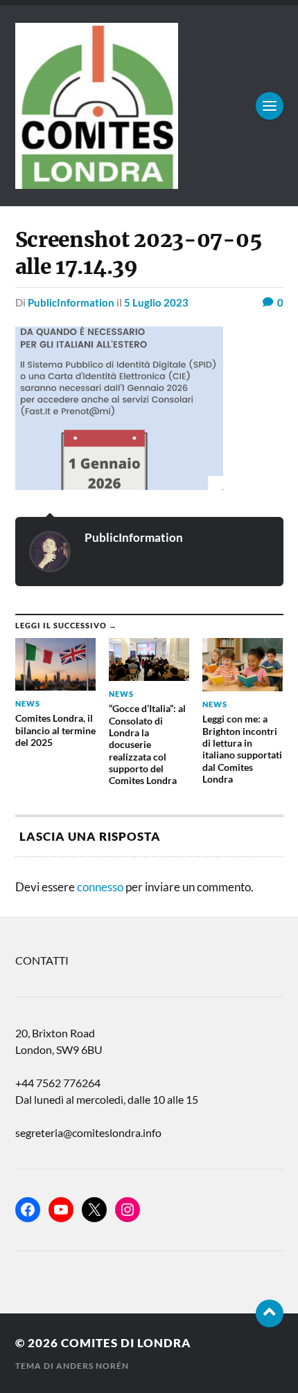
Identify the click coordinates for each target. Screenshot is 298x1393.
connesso (100, 887)
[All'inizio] (269, 1313)
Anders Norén (92, 1365)
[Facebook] (27, 1209)
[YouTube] (61, 1209)
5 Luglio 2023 (156, 302)
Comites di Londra (126, 1343)
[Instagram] (127, 1209)
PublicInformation (71, 302)
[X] (94, 1209)
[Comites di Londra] (149, 106)
